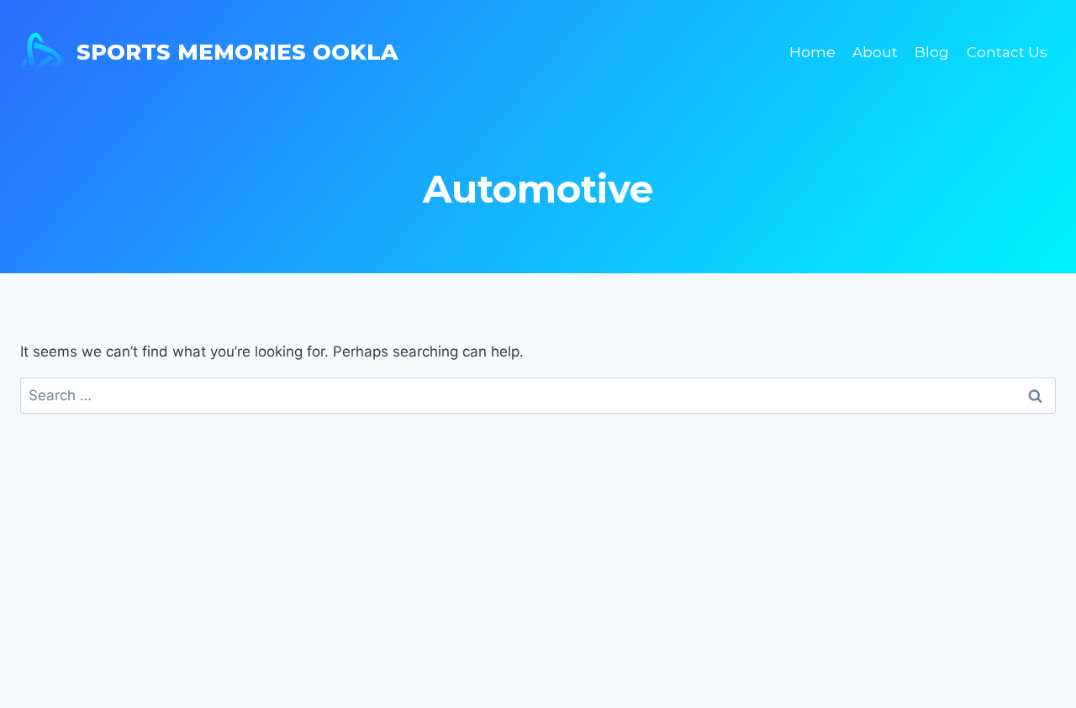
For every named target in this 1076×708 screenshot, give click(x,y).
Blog (932, 52)
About (875, 52)
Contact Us (1007, 52)
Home (812, 52)
